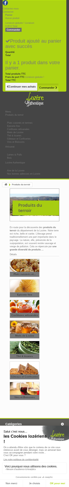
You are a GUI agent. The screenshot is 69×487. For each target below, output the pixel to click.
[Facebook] (5, 2)
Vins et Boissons (16, 142)
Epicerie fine (13, 126)
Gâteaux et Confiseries (19, 138)
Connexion (8, 11)
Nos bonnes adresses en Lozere (23, 173)
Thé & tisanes (14, 135)
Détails (13, 254)
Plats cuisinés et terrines (20, 122)
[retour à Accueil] (5, 184)
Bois (9, 157)
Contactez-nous (11, 8)
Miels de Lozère (15, 132)
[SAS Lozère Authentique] (34, 55)
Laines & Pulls (14, 154)
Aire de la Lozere (15, 170)
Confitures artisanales (18, 129)
